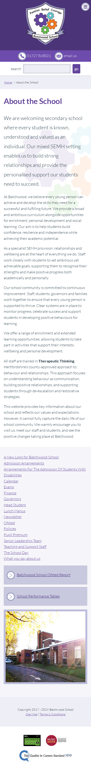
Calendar (11, 481)
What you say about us (22, 558)
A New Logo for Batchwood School (31, 457)
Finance (10, 493)
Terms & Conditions (53, 714)
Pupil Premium (16, 534)
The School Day (16, 552)
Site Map (31, 714)
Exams (9, 487)
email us (70, 55)
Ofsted (9, 522)
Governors (12, 498)
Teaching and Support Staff (25, 546)
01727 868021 (39, 55)
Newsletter (13, 516)
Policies (10, 528)
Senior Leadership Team (23, 540)
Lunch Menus (14, 511)
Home (8, 82)
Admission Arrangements (24, 463)
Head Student (15, 505)
